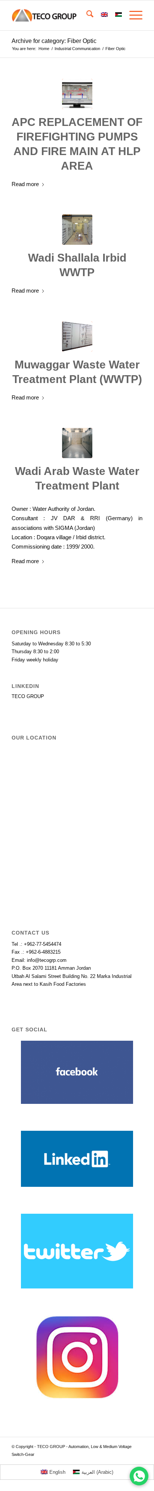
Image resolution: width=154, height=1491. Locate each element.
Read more (25, 184)
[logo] (64, 15)
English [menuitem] (57, 1472)
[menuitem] (86, 15)
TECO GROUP (28, 696)
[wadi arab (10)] (77, 443)
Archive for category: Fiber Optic (54, 41)
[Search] (86, 15)
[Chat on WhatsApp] (139, 1476)
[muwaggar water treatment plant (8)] (77, 336)
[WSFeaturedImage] (77, 229)
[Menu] (132, 15)
